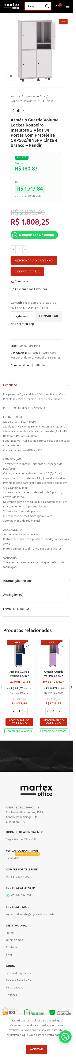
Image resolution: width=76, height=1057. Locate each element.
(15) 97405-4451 (21, 895)
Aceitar (36, 1049)
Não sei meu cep (22, 324)
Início (14, 96)
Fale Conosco (14, 987)
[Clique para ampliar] (11, 76)
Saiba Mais (22, 858)
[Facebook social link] (32, 365)
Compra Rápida (27, 271)
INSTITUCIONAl (16, 925)
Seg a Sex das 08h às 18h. (21, 839)
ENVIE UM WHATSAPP (20, 888)
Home (10, 933)
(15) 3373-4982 (20, 876)
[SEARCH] (47, 6)
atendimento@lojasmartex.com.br (33, 914)
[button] (19, 722)
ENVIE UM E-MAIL (17, 907)
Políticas (11, 995)
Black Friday (48, 353)
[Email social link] (38, 365)
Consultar (48, 316)
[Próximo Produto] (23, 110)
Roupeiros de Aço (33, 96)
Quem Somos (14, 940)
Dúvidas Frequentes (18, 973)
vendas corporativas (22, 850)
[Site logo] (11, 6)
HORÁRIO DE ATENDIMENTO (24, 832)
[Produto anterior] (13, 110)
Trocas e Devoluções (19, 980)
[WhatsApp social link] (43, 365)
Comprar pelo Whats (19, 731)
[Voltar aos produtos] (18, 110)
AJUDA (10, 966)
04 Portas (47, 101)
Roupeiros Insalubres (23, 101)
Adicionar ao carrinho (34, 260)
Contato (11, 947)
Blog (9, 954)
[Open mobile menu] (67, 6)
